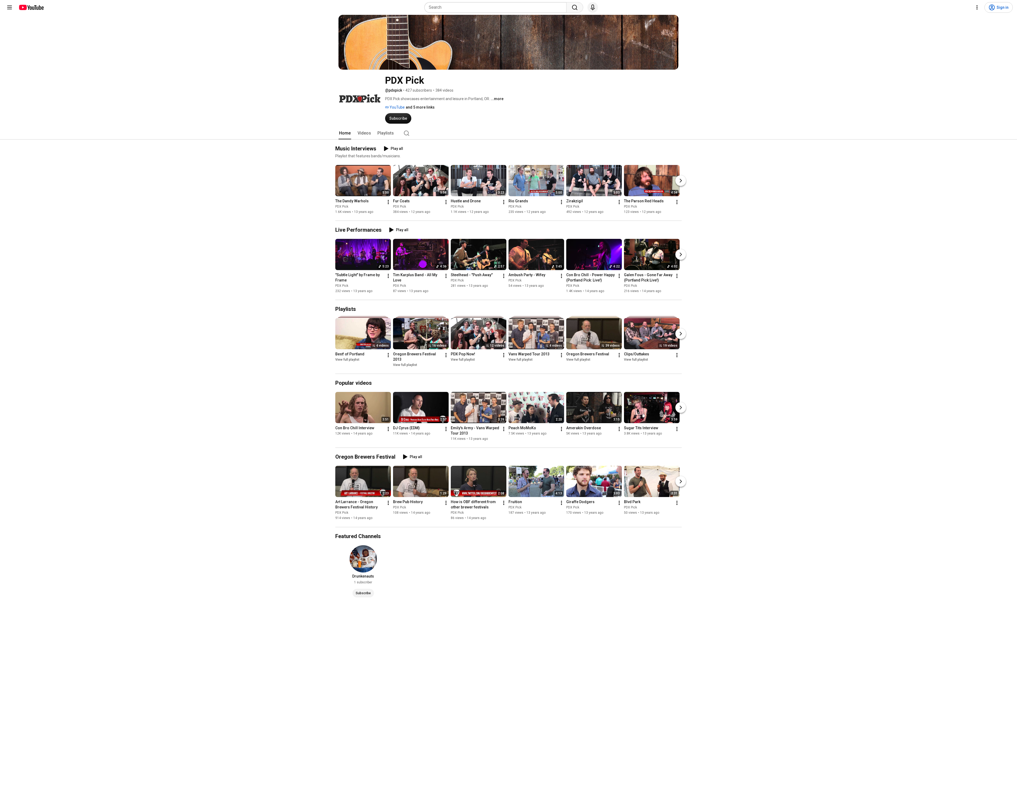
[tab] (344, 133)
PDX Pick (341, 206)
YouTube (397, 107)
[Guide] (9, 7)
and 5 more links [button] (420, 107)
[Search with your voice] (592, 7)
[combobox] (497, 7)
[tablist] (508, 133)
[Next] (680, 180)
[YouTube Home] (31, 7)
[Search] (574, 7)
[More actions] (388, 202)
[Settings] (977, 7)
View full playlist (347, 359)
